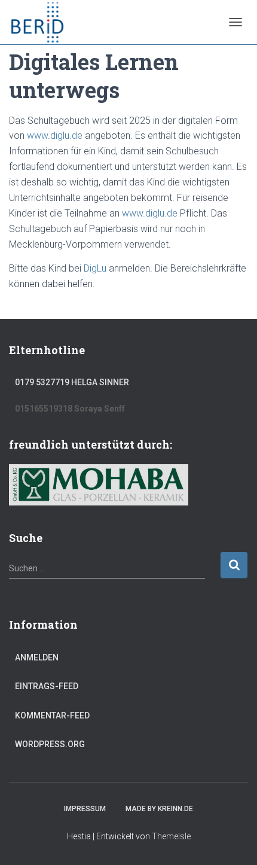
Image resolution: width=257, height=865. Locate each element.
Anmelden (37, 657)
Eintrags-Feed (46, 686)
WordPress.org (50, 744)
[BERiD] (42, 22)
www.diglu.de (54, 135)
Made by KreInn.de (159, 809)
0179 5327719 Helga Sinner (72, 382)
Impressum (85, 809)
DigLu (96, 268)
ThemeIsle (171, 836)
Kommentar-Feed (52, 715)
